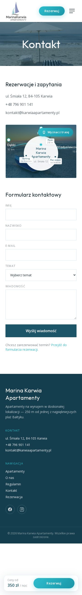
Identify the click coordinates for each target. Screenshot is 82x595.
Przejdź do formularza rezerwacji (36, 347)
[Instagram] (21, 509)
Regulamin (13, 484)
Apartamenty (15, 471)
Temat (10, 266)
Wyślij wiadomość (41, 330)
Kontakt (11, 490)
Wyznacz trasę (58, 132)
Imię (8, 205)
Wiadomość (15, 286)
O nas (9, 477)
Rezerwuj (51, 11)
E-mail (10, 246)
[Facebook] (10, 509)
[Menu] (72, 11)
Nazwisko (13, 226)
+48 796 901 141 (19, 104)
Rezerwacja (14, 497)
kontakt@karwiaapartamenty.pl (32, 112)
